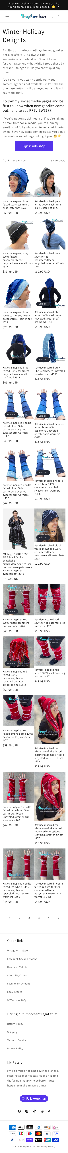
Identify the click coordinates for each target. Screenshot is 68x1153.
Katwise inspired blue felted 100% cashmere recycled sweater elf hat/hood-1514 (47, 317)
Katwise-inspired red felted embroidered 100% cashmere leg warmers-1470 (18, 735)
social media (30, 101)
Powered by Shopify (46, 1146)
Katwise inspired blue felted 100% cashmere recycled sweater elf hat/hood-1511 (16, 372)
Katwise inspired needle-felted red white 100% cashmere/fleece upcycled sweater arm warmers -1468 (17, 813)
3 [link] (39, 918)
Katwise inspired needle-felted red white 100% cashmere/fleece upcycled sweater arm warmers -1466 (17, 890)
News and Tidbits (17, 967)
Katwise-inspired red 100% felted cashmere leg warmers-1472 (49, 623)
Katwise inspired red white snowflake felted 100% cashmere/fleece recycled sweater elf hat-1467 (49, 831)
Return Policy (15, 1023)
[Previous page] (10, 918)
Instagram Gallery (17, 950)
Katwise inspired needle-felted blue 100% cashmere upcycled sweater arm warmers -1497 (17, 491)
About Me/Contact (18, 975)
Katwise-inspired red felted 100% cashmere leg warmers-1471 (49, 673)
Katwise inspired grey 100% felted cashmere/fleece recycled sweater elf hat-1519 (18, 260)
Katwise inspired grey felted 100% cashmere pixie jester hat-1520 (47, 204)
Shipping (12, 1032)
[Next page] (59, 918)
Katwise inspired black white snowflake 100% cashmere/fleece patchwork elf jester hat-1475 (49, 552)
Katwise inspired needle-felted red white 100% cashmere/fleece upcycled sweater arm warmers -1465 (49, 890)
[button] (7, 16)
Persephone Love (28, 1146)
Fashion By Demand (18, 983)
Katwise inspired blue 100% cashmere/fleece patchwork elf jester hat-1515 (17, 317)
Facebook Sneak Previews (22, 959)
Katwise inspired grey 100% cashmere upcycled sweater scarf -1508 (49, 371)
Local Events (14, 991)
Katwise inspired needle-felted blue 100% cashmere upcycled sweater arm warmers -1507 (17, 429)
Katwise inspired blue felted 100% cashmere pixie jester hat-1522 (16, 204)
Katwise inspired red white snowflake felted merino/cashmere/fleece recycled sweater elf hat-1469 (49, 754)
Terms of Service (16, 1040)
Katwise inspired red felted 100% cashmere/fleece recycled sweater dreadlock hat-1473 (15, 678)
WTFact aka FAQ (16, 1000)
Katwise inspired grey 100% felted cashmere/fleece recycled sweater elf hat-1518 (49, 260)
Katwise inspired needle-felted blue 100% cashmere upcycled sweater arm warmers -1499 (49, 430)
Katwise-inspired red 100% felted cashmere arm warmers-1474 (16, 623)
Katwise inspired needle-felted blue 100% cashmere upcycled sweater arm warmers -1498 (49, 487)
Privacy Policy (15, 1048)
